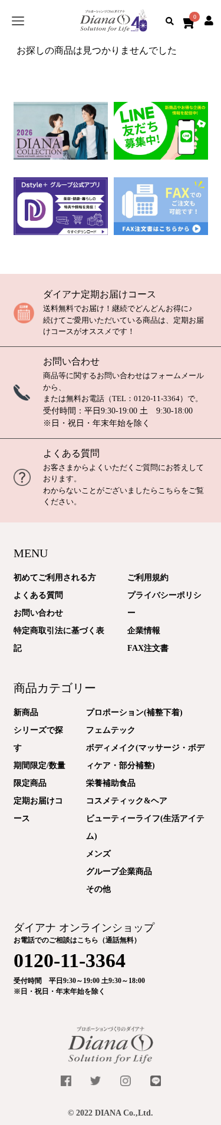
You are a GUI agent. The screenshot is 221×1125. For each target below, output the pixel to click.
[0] (186, 21)
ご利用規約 (148, 577)
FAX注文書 (148, 648)
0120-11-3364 (157, 398)
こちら (169, 490)
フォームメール (177, 375)
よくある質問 (71, 453)
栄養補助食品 (111, 783)
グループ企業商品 (119, 871)
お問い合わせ (71, 361)
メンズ (98, 853)
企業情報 (143, 630)
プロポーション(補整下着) (134, 712)
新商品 (26, 712)
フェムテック (111, 730)
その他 (98, 889)
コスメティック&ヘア (126, 800)
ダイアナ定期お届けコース (99, 294)
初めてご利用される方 (55, 577)
